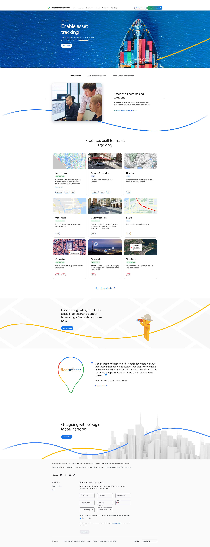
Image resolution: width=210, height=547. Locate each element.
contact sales (83, 40)
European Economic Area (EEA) (114, 467)
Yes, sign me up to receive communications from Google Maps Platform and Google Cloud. (105, 515)
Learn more (59, 187)
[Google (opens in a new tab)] (55, 541)
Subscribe (84, 532)
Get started (67, 45)
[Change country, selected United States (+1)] (117, 502)
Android (59, 192)
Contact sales (67, 328)
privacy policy (116, 523)
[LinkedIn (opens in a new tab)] (61, 475)
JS (73, 192)
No (90, 518)
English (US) (146, 541)
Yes (83, 518)
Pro (93, 176)
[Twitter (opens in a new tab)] (66, 475)
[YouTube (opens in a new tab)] (70, 475)
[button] (46, 98)
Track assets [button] (75, 76)
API (129, 192)
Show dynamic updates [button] (96, 76)
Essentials (60, 176)
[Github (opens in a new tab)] (74, 475)
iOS (67, 192)
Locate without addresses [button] (123, 76)
